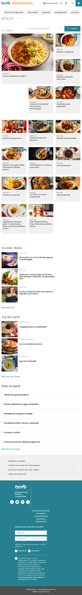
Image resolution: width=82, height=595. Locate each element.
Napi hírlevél (22, 551)
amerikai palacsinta (26, 339)
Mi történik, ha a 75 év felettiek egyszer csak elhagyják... (36, 258)
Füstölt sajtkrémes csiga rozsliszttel (21, 404)
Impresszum (41, 519)
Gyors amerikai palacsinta (30, 344)
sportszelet (33, 12)
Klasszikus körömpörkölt (11, 195)
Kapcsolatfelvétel (41, 516)
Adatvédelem (41, 513)
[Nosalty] (5, 3)
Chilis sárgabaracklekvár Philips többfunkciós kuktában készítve (41, 224)
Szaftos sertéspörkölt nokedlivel (14, 76)
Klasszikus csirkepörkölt (65, 52)
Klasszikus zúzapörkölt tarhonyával (65, 78)
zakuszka (46, 12)
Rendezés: (33, 28)
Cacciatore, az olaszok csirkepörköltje (38, 195)
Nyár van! (22, 253)
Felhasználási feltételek (41, 511)
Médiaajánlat (41, 522)
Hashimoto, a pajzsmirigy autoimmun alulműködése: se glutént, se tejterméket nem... (37, 277)
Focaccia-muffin (12, 432)
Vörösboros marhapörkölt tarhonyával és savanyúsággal (39, 106)
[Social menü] (61, 3)
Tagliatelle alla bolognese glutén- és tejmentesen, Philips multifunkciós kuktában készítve (14, 225)
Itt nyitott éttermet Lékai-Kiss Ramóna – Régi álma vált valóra (36, 293)
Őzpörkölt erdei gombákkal (66, 138)
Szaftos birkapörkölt (64, 165)
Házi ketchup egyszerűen (12, 138)
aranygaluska (61, 12)
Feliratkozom (39, 538)
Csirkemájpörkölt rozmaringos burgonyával (41, 166)
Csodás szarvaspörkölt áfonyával (38, 139)
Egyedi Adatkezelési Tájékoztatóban (31, 577)
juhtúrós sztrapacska (14, 12)
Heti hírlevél (35, 551)
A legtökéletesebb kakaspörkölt (63, 105)
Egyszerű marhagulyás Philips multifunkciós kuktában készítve (13, 167)
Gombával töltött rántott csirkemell (21, 423)
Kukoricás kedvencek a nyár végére (24, 470)
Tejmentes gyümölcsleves (16, 394)
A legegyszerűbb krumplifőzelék (33, 327)
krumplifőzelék (24, 322)
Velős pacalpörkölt (63, 195)
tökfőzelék (23, 356)
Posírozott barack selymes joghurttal (22, 442)
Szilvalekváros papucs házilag (18, 413)
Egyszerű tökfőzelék (27, 361)
